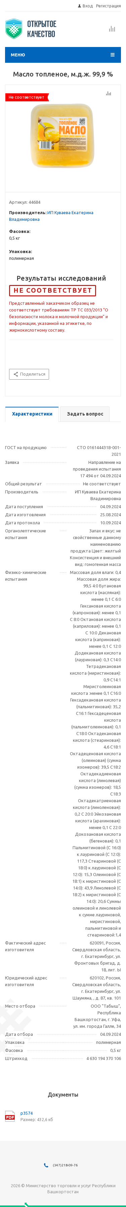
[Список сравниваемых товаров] (112, 30)
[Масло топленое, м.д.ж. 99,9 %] (63, 137)
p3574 (26, 1113)
